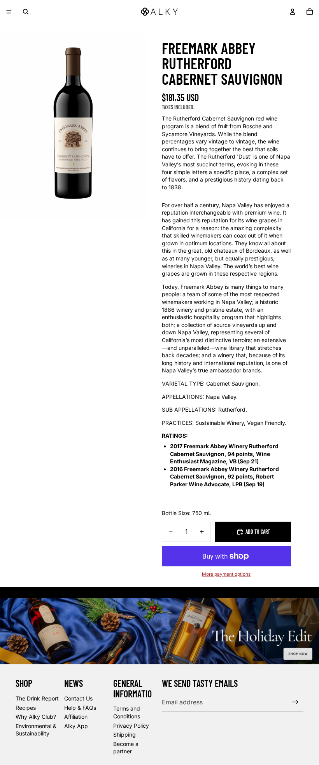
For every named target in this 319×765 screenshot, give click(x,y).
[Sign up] (295, 702)
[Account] (292, 11)
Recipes (26, 707)
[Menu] (9, 12)
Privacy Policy (131, 725)
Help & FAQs (80, 707)
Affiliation (76, 716)
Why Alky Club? (36, 716)
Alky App (76, 726)
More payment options (226, 574)
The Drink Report (37, 698)
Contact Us (78, 698)
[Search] (25, 11)
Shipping (124, 734)
